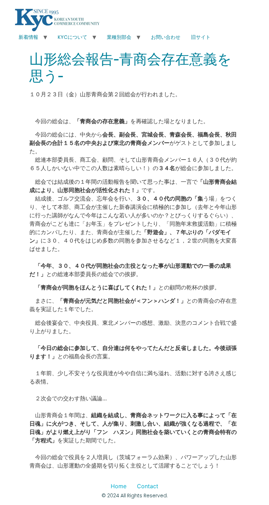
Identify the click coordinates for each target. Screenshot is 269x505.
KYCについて (72, 37)
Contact (147, 486)
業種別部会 (119, 37)
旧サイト (201, 37)
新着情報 (28, 37)
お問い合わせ (165, 37)
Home (118, 486)
